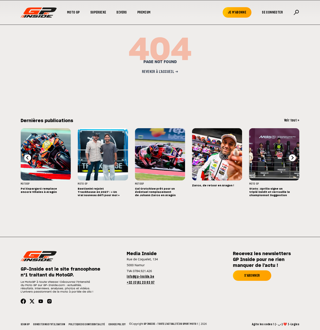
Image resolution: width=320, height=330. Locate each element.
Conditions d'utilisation (49, 324)
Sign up (25, 324)
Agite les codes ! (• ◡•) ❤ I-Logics (275, 324)
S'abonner (252, 275)
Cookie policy (117, 324)
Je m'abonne (237, 12)
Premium (144, 12)
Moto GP (73, 12)
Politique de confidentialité (87, 324)
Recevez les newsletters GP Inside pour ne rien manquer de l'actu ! (262, 260)
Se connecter (272, 12)
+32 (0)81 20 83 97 (141, 282)
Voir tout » (291, 120)
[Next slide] (292, 157)
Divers (121, 12)
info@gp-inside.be (140, 276)
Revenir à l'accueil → (160, 72)
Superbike (98, 12)
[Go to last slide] (27, 157)
